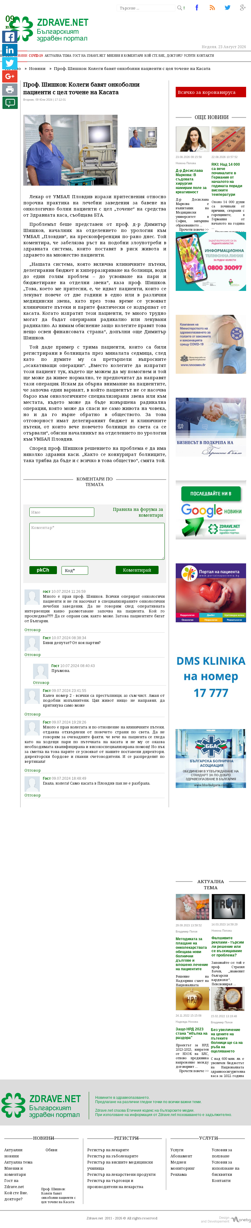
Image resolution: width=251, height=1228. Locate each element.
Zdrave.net (95, 1218)
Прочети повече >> (194, 229)
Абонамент (181, 1155)
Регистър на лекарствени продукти (121, 1174)
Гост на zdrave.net (89, 55)
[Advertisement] (213, 842)
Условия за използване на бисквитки (225, 1168)
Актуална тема (58, 55)
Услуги (189, 55)
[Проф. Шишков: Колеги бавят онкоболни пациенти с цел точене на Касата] (45, 29)
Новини (20, 55)
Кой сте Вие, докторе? (163, 55)
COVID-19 (36, 55)
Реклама (178, 1174)
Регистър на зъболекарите (112, 1155)
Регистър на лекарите (108, 1149)
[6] (10, 107)
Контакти (205, 55)
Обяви (51, 1149)
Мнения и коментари (125, 55)
